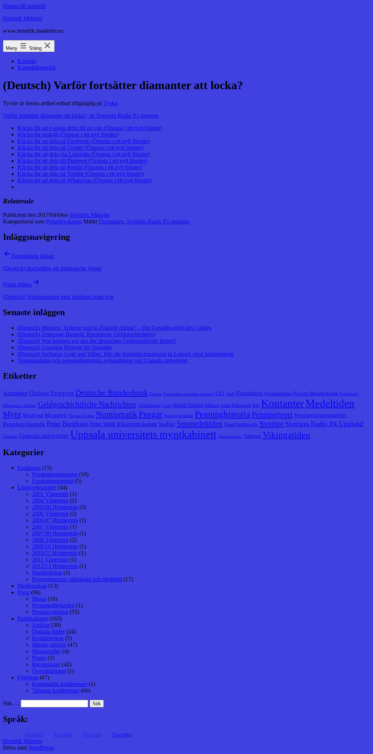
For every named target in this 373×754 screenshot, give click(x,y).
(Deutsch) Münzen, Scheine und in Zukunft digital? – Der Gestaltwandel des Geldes (114, 328)
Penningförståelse (178, 416)
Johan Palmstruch (235, 405)
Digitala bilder (48, 631)
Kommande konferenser (59, 684)
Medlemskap (32, 586)
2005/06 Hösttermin (55, 507)
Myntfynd (33, 415)
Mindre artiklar (49, 645)
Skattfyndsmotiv (241, 424)
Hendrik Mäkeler (22, 18)
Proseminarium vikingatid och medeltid (77, 579)
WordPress (40, 748)
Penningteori (272, 414)
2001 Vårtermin (50, 494)
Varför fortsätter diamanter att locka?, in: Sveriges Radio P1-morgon (81, 115)
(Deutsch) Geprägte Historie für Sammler (64, 347)
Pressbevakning (64, 221)
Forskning (29, 468)
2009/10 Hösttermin (55, 546)
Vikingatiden (286, 434)
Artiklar (41, 625)
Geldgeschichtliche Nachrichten (87, 404)
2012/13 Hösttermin (55, 566)
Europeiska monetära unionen (188, 394)
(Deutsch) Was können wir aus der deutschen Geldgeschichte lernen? (96, 341)
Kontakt (26, 61)
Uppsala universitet (44, 435)
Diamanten (111, 221)
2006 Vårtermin (50, 514)
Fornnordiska (278, 393)
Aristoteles (15, 393)
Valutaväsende (230, 436)
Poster (39, 658)
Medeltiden (330, 403)
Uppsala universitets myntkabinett (143, 434)
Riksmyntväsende (137, 424)
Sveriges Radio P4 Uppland (324, 424)
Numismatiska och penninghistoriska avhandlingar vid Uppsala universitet (102, 360)
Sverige (271, 423)
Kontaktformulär (36, 67)
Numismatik (116, 414)
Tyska (110, 103)
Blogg (39, 599)
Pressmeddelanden (53, 605)
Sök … (11, 703)
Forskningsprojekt (53, 481)
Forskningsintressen (55, 474)
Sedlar (167, 424)
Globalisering (149, 405)
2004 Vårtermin (50, 500)
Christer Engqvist (51, 393)
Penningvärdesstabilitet (320, 415)
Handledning (47, 573)
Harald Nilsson (187, 405)
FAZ (220, 393)
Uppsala (10, 436)
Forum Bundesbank (315, 393)
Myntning (55, 415)
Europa (155, 394)
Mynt (12, 414)
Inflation (211, 405)
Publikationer (32, 618)
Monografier (46, 651)
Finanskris (249, 393)
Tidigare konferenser (55, 690)
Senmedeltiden (200, 423)
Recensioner (46, 664)
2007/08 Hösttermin (55, 533)
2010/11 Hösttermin (55, 553)
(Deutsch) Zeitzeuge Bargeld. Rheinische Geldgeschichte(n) (86, 334)
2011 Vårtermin (50, 559)
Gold (166, 406)
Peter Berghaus (68, 424)
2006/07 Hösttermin (55, 520)
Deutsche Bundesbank (111, 392)
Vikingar (252, 436)
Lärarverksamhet (36, 487)
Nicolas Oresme (81, 416)
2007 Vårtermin (50, 527)
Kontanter (282, 403)
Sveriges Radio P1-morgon (158, 221)
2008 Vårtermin (50, 540)
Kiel (256, 405)
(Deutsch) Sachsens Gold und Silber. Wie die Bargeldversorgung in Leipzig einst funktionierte (125, 354)
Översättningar (49, 671)
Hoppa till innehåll (24, 6)
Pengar (150, 414)
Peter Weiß (102, 424)
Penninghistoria (222, 414)
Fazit (230, 393)
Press (23, 592)
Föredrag (27, 677)
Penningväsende (24, 424)
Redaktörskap (48, 638)
